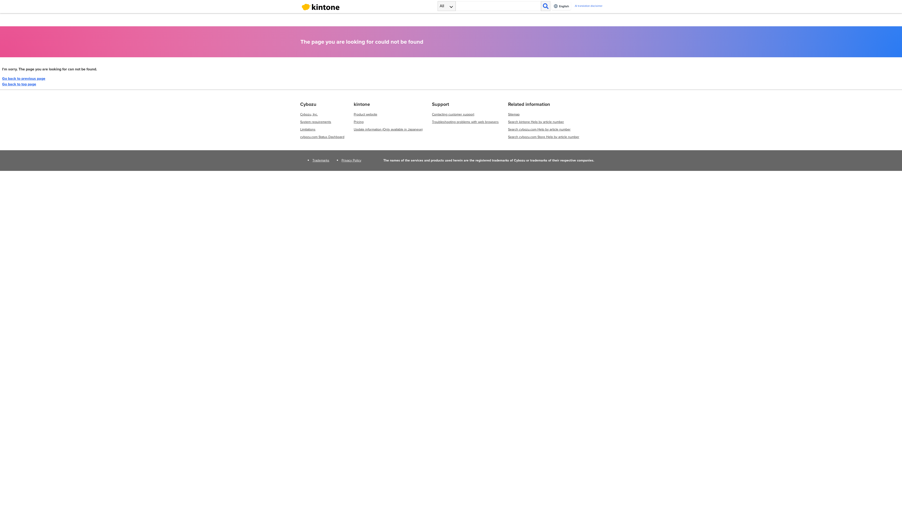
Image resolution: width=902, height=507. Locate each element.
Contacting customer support (453, 114)
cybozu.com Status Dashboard (322, 136)
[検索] (545, 6)
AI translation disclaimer (589, 6)
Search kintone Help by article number (536, 121)
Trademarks (320, 160)
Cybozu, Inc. (309, 114)
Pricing (359, 121)
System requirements (315, 121)
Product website (365, 114)
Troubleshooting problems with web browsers (465, 121)
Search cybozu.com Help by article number (539, 129)
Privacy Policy (351, 160)
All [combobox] (442, 6)
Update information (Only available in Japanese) (388, 129)
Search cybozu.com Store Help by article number (543, 136)
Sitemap (514, 114)
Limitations (307, 129)
